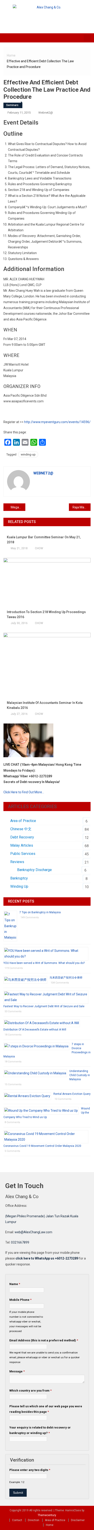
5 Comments (12, 1151)
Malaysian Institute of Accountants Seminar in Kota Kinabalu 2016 (45, 705)
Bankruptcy (19, 878)
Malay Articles (21, 845)
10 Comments (63, 1099)
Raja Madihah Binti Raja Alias (82, 507)
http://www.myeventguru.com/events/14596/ (57, 422)
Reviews (17, 862)
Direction (33, 1520)
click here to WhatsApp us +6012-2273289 (47, 1258)
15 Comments (13, 1084)
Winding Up (19, 886)
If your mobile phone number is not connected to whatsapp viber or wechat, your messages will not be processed (26, 1321)
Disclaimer (78, 1520)
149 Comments (30, 917)
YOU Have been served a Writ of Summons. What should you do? (44, 963)
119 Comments (14, 968)
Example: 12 (16, 1482)
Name (14, 1284)
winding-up (28, 454)
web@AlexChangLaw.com (33, 1232)
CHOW (39, 548)
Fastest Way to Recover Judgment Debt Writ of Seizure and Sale (43, 1006)
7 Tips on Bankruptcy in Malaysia (40, 912)
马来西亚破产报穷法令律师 (66, 977)
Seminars (12, 105)
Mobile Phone (20, 1299)
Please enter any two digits (29, 1470)
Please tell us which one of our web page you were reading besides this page (45, 1409)
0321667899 (20, 1242)
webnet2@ (45, 112)
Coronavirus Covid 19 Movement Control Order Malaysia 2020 (42, 1146)
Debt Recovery (22, 837)
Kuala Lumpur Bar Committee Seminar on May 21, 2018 (44, 539)
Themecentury (47, 1515)
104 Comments (60, 982)
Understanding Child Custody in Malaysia (79, 1075)
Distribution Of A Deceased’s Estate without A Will (34, 1029)
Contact (17, 1520)
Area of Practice (23, 821)
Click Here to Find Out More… (23, 792)
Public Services (22, 853)
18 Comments (13, 1034)
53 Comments (13, 1011)
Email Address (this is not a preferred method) (43, 1340)
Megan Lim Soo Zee (18, 507)
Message (17, 1371)
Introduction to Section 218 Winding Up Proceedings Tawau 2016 (46, 614)
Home (49, 1525)
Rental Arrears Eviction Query (72, 1093)
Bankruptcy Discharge (34, 870)
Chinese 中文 (20, 829)
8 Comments (12, 1122)
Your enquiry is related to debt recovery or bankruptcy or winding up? (40, 1430)
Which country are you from (30, 1390)
